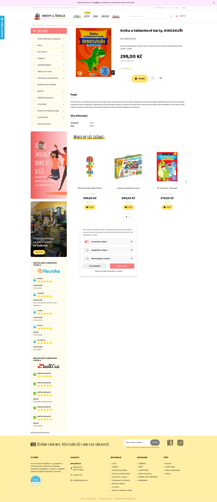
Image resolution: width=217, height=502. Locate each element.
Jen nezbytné (94, 266)
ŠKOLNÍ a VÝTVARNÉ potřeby (48, 111)
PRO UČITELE (42, 52)
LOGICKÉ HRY (43, 117)
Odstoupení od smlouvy (121, 480)
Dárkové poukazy (44, 124)
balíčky (96, 2)
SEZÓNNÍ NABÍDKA (44, 65)
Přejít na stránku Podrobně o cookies (108, 271)
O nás (170, 8)
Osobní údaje (170, 467)
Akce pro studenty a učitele (122, 490)
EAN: (122, 39)
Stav (72, 126)
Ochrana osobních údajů (121, 473)
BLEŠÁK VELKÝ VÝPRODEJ (47, 84)
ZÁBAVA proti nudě (44, 71)
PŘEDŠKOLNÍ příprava (46, 98)
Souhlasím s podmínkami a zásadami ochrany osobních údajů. (143, 447)
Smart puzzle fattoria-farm (128, 188)
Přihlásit (155, 442)
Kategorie (43, 30)
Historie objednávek (172, 470)
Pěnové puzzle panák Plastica (90, 188)
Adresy (167, 473)
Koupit (142, 78)
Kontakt (176, 8)
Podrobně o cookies (119, 477)
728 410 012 (77, 475)
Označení (74, 123)
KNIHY (40, 45)
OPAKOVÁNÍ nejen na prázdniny (49, 39)
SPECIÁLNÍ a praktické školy (48, 78)
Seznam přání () (161, 8)
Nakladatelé (143, 480)
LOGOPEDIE (42, 104)
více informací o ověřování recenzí (40, 432)
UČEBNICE (41, 58)
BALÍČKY (41, 91)
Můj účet (183, 8)
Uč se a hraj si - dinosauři (167, 188)
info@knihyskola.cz (80, 480)
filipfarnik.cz (131, 498)
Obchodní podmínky (119, 470)
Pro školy (115, 487)
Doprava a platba (118, 483)
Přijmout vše (122, 266)
